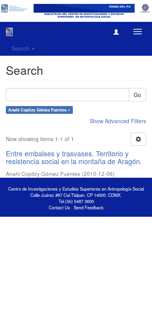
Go (137, 95)
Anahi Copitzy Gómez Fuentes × (39, 110)
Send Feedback (89, 207)
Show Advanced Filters (118, 121)
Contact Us (59, 207)
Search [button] (21, 48)
